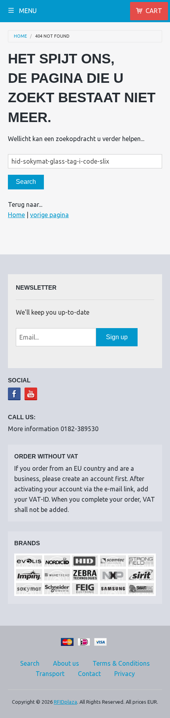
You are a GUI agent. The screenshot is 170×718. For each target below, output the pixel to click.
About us (66, 663)
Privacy (124, 673)
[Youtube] (31, 394)
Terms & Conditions (121, 663)
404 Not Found (52, 36)
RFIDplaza (65, 702)
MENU (27, 10)
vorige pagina (49, 214)
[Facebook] (14, 394)
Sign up (117, 337)
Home (20, 36)
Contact (89, 673)
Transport (50, 673)
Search (30, 663)
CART (153, 10)
